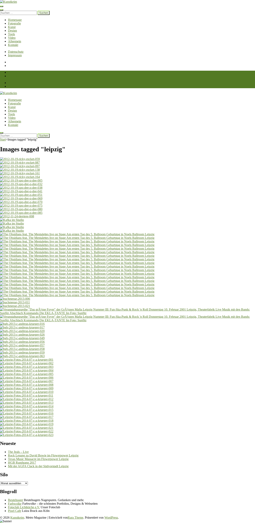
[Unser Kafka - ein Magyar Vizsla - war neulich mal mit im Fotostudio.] (127, 220)
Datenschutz (16, 51)
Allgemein (14, 41)
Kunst (12, 27)
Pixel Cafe (14, 510)
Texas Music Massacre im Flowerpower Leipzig (38, 459)
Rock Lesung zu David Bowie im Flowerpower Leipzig (43, 455)
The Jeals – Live (18, 452)
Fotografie (14, 23)
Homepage (15, 20)
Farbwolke (15, 503)
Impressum (15, 55)
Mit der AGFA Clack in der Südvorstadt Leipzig (38, 466)
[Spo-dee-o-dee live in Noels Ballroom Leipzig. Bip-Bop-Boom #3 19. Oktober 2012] (127, 180)
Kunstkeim (17, 517)
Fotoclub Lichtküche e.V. (24, 507)
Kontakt (13, 45)
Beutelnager (15, 500)
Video (12, 37)
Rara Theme (75, 517)
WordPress (111, 517)
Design (12, 30)
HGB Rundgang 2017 (22, 462)
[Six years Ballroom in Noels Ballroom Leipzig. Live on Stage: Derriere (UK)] (127, 216)
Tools (11, 34)
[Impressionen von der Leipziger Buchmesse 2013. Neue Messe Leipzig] (127, 299)
